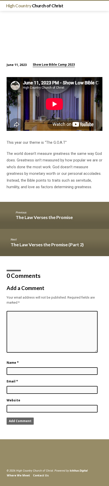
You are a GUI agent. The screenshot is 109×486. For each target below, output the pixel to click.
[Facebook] (9, 458)
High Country (34, 5)
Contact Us (41, 475)
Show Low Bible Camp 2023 (54, 64)
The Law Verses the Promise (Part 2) (47, 244)
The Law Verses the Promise (44, 217)
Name (13, 362)
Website (13, 400)
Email (12, 381)
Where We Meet (18, 475)
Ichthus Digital (79, 470)
